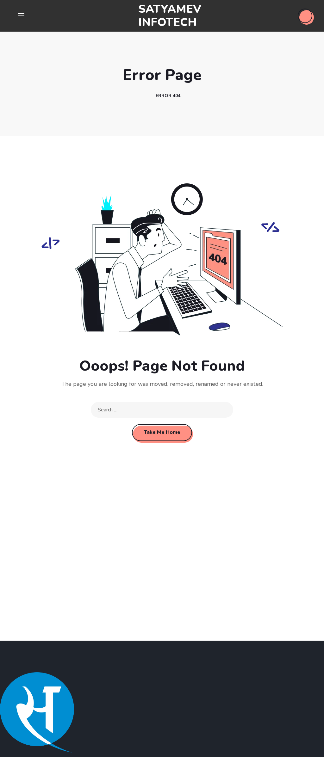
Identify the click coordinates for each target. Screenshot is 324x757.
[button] (305, 16)
